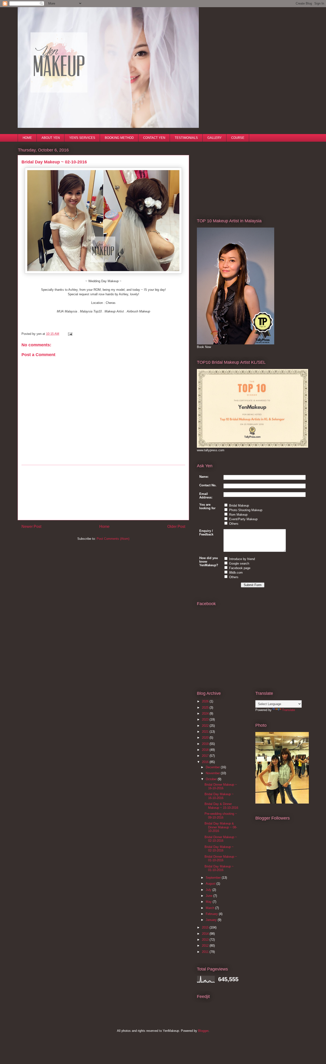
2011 (206, 952)
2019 (206, 744)
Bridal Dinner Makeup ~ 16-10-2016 (221, 786)
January (212, 920)
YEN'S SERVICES (82, 138)
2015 (206, 927)
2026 (206, 701)
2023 (206, 719)
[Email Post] (69, 334)
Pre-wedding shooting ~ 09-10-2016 (221, 815)
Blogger (203, 1031)
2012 (206, 945)
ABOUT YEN (51, 138)
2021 (206, 731)
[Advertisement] (103, 492)
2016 (206, 762)
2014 (206, 933)
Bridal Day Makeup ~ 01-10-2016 (219, 868)
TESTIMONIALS (186, 138)
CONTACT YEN (154, 138)
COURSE (237, 138)
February (212, 914)
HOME (27, 138)
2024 (206, 713)
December (213, 767)
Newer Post (31, 526)
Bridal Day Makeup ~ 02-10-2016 (219, 848)
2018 (206, 750)
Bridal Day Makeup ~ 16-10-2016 (219, 796)
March (210, 908)
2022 (206, 725)
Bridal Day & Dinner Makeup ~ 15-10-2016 (221, 806)
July (209, 890)
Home (104, 526)
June (209, 896)
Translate (288, 710)
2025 (206, 707)
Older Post (176, 526)
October (212, 779)
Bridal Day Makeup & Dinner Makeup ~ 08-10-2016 (221, 827)
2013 (206, 939)
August (211, 883)
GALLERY (214, 138)
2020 (206, 737)
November (213, 773)
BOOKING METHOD (119, 138)
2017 (206, 756)
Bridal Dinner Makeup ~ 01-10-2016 (221, 858)
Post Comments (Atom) (113, 538)
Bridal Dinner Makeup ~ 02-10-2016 (221, 839)
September (214, 877)
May (209, 901)
